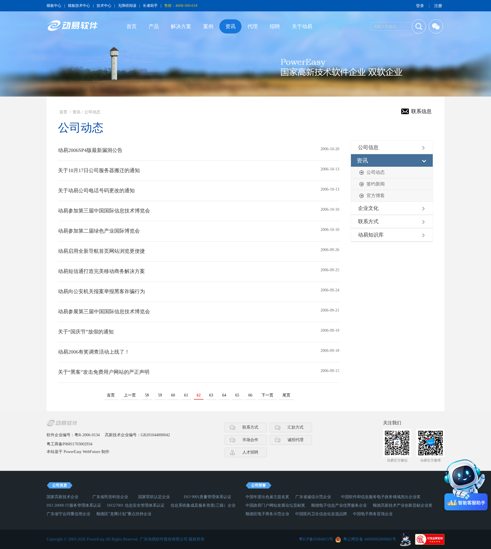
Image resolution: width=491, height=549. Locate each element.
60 (173, 395)
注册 (438, 6)
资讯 (230, 26)
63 (211, 395)
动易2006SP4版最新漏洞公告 (90, 150)
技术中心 (104, 5)
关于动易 (302, 26)
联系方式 (250, 427)
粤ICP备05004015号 (316, 539)
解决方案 (181, 26)
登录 (420, 6)
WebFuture (91, 452)
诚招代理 (295, 440)
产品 (154, 26)
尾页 (286, 395)
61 (186, 395)
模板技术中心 (79, 5)
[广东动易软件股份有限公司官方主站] (72, 25)
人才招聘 (250, 452)
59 (160, 395)
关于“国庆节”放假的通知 (86, 332)
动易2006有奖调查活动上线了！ (94, 352)
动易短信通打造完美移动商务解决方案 (101, 271)
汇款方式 (295, 427)
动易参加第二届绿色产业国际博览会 (99, 231)
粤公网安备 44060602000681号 (369, 539)
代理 (252, 26)
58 (147, 395)
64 (224, 395)
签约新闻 (376, 183)
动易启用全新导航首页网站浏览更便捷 (101, 251)
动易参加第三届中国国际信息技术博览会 (104, 211)
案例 (208, 26)
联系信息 (421, 111)
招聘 (275, 26)
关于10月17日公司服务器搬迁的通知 (99, 170)
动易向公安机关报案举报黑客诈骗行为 (101, 291)
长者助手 (150, 5)
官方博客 (376, 195)
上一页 (130, 395)
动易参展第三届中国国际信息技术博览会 (104, 311)
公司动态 (92, 112)
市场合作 (250, 440)
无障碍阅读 (127, 5)
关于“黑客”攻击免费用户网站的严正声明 (103, 372)
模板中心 (54, 5)
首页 (131, 26)
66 (250, 395)
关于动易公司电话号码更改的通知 (96, 190)
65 (237, 395)
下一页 (267, 395)
